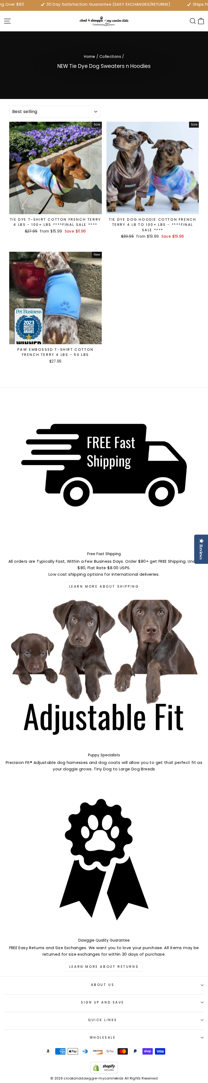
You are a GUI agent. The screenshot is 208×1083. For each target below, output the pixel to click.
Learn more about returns (104, 966)
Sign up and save (102, 1002)
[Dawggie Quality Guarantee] (104, 859)
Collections (110, 56)
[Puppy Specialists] (104, 674)
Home (89, 56)
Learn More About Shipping (104, 586)
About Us (102, 985)
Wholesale (103, 1037)
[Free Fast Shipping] (104, 473)
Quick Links (102, 1020)
